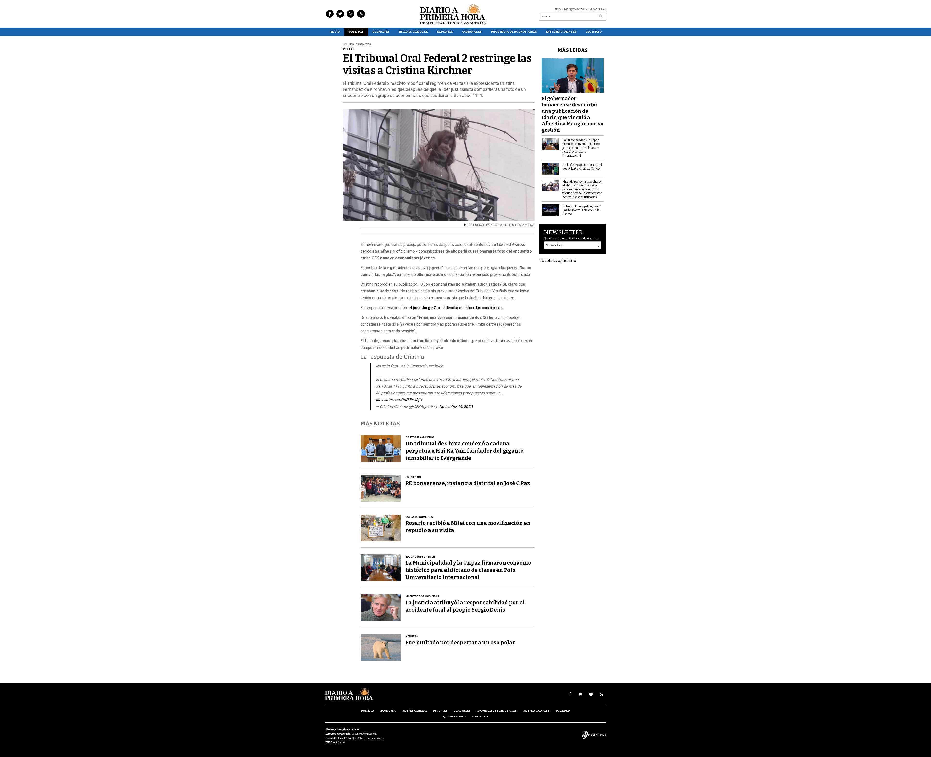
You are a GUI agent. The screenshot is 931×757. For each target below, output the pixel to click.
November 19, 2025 (456, 406)
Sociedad (594, 31)
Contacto (480, 716)
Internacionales (561, 31)
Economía (380, 31)
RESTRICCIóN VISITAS (522, 225)
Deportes (445, 31)
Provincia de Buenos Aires (514, 31)
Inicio (334, 31)
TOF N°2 (503, 225)
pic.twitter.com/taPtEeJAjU (399, 400)
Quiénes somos (454, 716)
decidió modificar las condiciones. (456, 307)
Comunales (472, 31)
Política (356, 31)
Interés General (413, 31)
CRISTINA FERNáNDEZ (484, 225)
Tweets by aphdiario (557, 260)
